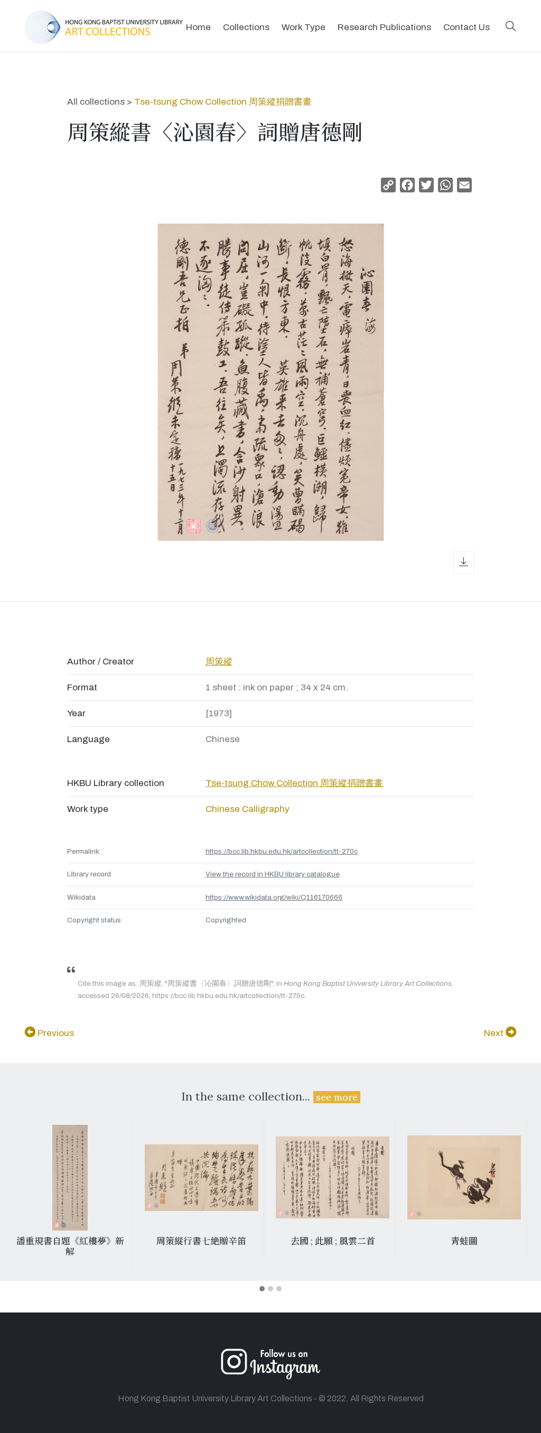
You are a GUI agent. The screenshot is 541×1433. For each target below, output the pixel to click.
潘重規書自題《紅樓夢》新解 (70, 1246)
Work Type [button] (303, 27)
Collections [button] (246, 27)
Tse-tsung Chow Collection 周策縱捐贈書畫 (223, 102)
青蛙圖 (464, 1241)
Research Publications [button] (384, 27)
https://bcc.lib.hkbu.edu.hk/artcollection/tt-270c (282, 851)
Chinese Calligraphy (248, 809)
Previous (54, 1033)
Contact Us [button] (466, 27)
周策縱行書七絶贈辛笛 (201, 1241)
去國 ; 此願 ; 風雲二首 (333, 1241)
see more (337, 1097)
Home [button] (198, 27)
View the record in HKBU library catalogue (273, 874)
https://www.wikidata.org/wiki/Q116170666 (274, 897)
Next (495, 1033)
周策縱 (219, 662)
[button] (511, 27)
